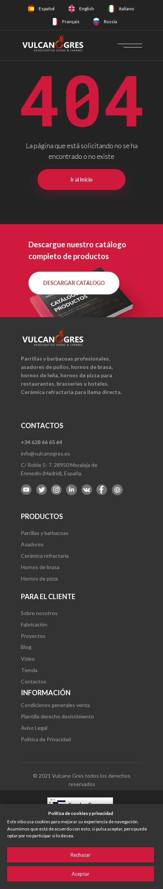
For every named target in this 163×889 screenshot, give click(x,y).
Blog (26, 647)
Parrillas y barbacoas (45, 533)
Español (47, 8)
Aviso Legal (34, 727)
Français (71, 21)
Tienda (29, 670)
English (86, 8)
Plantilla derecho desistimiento (57, 716)
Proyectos (33, 636)
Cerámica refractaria (45, 555)
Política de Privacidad (46, 739)
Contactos (33, 681)
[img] (31, 9)
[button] (73, 283)
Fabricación (34, 624)
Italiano (126, 8)
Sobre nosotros (39, 613)
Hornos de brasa (40, 567)
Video (28, 658)
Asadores (32, 544)
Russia (110, 21)
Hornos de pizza (39, 578)
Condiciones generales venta (55, 705)
